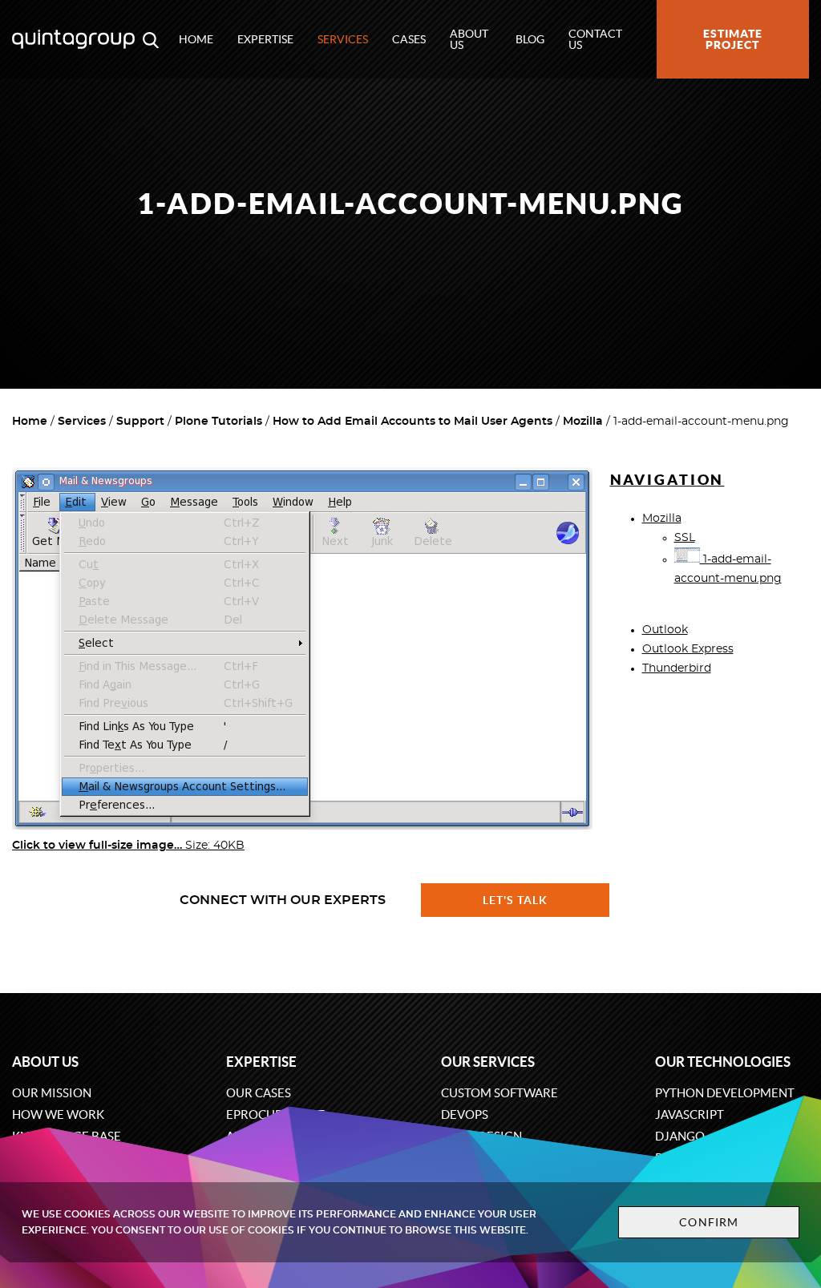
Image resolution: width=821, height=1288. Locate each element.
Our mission (51, 1093)
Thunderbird (676, 668)
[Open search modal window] (151, 39)
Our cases (258, 1093)
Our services (488, 1061)
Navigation (667, 479)
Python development (725, 1093)
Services (342, 39)
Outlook (665, 630)
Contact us (595, 39)
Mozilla (583, 421)
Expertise (265, 39)
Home (196, 39)
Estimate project (732, 39)
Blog (530, 39)
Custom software (499, 1093)
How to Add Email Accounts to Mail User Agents (412, 421)
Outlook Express (688, 649)
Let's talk (515, 900)
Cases (409, 39)
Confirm (708, 1222)
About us (469, 39)
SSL (684, 537)
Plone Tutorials (218, 421)
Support (140, 421)
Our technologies (723, 1061)
